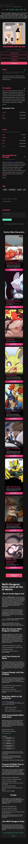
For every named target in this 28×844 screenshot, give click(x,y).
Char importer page (6, 733)
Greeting (17, 9)
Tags (25, 9)
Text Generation (8, 745)
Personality (12, 9)
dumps (8, 740)
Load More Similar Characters (14, 575)
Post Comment (7, 219)
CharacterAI (8, 737)
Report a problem (7, 201)
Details (21, 9)
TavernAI (8, 748)
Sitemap (13, 835)
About (7, 9)
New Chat (13, 269)
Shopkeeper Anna (11, 24)
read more (4, 104)
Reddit (3, 618)
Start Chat (14, 63)
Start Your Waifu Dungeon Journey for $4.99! (13, 832)
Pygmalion (8, 743)
